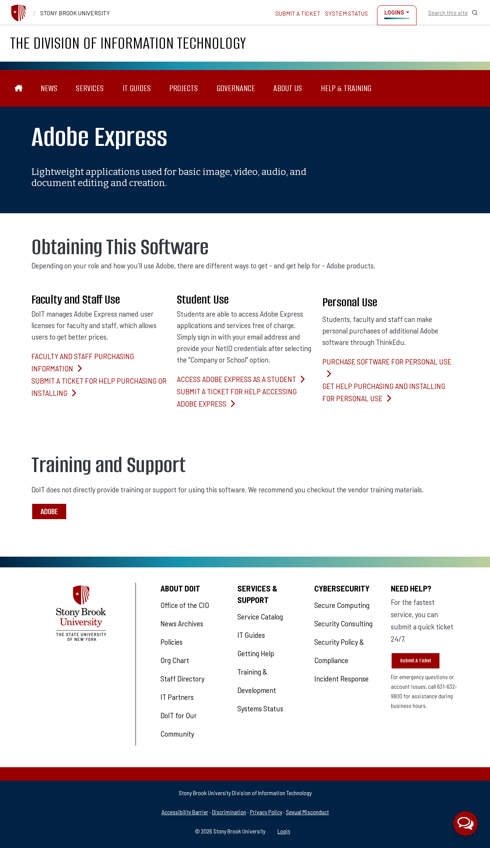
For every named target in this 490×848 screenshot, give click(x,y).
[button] (465, 823)
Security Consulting (343, 623)
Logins (394, 12)
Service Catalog (260, 616)
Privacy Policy (266, 811)
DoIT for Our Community (178, 724)
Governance (236, 88)
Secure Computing (341, 604)
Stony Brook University (75, 13)
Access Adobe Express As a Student (236, 379)
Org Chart (174, 660)
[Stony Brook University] (18, 13)
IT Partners (177, 696)
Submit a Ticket (297, 13)
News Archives (181, 623)
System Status (346, 13)
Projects (183, 88)
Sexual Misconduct (307, 811)
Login (284, 831)
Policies (171, 641)
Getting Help (255, 653)
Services (90, 88)
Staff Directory (182, 678)
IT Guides (136, 88)
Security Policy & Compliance (339, 651)
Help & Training (346, 88)
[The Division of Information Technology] (18, 88)
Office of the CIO (184, 604)
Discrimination (229, 811)
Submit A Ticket (415, 660)
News (49, 88)
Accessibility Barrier (185, 811)
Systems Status (260, 708)
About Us (287, 88)
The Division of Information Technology (128, 43)
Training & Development (256, 680)
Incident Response (341, 678)
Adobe (49, 511)
